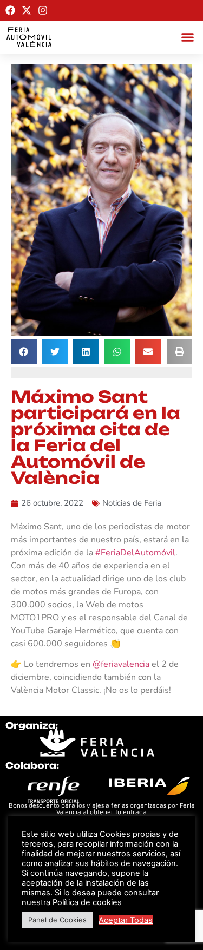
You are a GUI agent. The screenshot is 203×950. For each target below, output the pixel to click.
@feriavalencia (121, 664)
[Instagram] (43, 10)
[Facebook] (10, 10)
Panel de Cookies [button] (57, 919)
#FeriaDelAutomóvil (135, 553)
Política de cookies (87, 902)
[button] (188, 37)
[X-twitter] (26, 10)
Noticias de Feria (131, 502)
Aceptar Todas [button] (126, 920)
